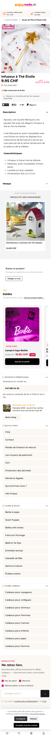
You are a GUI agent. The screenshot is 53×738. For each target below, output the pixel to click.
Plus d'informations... (37, 714)
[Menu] (7, 733)
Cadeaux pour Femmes (17, 615)
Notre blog (10, 417)
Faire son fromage (15, 535)
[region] (25, 48)
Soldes (7, 294)
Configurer (20, 719)
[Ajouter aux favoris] (45, 28)
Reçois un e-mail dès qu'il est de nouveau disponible (21, 97)
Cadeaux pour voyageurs (18, 592)
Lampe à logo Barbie (16, 350)
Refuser (33, 719)
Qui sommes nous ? (16, 486)
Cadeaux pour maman (17, 623)
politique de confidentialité (26, 701)
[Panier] (31, 733)
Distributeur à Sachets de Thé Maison (24, 243)
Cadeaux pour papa (15, 638)
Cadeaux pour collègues (18, 600)
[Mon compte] (43, 733)
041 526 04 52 (12, 388)
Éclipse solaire (12, 573)
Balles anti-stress (14, 527)
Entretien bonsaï (14, 550)
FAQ (7, 432)
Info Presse (11, 493)
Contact (9, 439)
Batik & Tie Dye (13, 543)
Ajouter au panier (22, 362)
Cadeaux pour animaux (17, 607)
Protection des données (18, 470)
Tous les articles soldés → (34, 298)
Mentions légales (14, 478)
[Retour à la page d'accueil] (25, 5)
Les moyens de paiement (18, 455)
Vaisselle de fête (13, 558)
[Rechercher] (19, 733)
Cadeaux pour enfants (17, 631)
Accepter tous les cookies (26, 725)
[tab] (25, 112)
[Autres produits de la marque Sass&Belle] (42, 81)
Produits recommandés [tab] (25, 197)
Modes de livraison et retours (20, 447)
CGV (7, 462)
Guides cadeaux (12, 585)
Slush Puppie (12, 520)
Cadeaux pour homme (17, 646)
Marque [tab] (7, 183)
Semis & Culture (13, 566)
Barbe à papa (12, 512)
